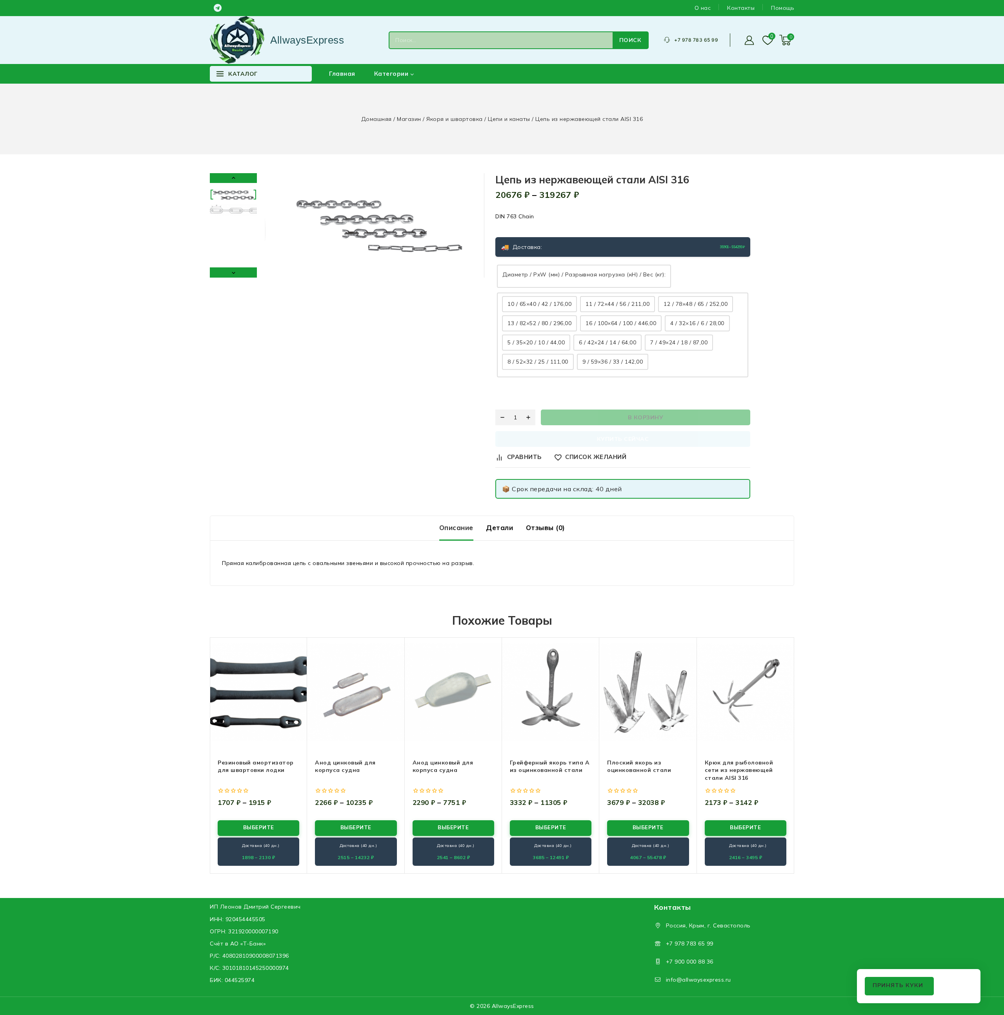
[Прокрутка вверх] (984, 972)
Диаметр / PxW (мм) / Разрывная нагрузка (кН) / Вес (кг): (584, 274)
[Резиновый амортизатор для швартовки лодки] (258, 692)
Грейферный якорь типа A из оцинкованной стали (550, 766)
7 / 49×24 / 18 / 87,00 (679, 342)
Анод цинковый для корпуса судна (345, 766)
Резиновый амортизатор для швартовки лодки (256, 766)
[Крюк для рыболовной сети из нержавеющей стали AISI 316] (745, 692)
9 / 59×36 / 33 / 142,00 (612, 361)
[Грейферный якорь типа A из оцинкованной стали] (550, 692)
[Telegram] (218, 8)
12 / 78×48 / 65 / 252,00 (696, 303)
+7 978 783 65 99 (689, 943)
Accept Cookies (899, 986)
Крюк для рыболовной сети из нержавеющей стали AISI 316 (739, 770)
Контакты (741, 7)
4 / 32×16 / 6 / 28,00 (697, 323)
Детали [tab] (499, 527)
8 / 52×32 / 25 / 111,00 (537, 361)
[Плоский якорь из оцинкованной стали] (648, 692)
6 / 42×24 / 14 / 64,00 (607, 342)
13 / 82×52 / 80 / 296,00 (539, 323)
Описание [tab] (456, 527)
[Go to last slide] (233, 178)
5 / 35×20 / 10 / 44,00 (536, 342)
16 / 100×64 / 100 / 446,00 (621, 323)
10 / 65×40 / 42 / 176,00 (539, 303)
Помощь (782, 7)
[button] (233, 194)
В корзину (646, 417)
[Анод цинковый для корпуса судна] (355, 692)
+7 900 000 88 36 (689, 961)
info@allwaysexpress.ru (698, 979)
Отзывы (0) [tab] (545, 527)
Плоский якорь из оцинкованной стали (639, 766)
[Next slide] (233, 272)
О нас (703, 7)
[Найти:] (501, 40)
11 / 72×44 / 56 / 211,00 (617, 303)
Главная (342, 73)
